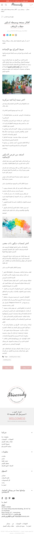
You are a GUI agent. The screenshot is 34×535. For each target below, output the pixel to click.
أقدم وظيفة (8, 367)
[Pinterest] (10, 498)
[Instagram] (6, 498)
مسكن (27, 9)
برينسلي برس (21, 9)
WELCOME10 (17, 418)
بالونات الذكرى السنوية (13, 66)
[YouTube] (13, 498)
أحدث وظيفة (26, 367)
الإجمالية (11, 533)
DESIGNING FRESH (19, 533)
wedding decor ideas (14, 356)
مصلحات (22, 531)
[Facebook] (3, 498)
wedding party (7, 359)
